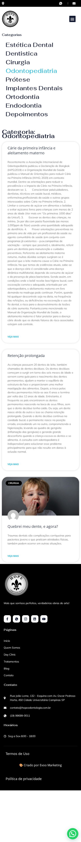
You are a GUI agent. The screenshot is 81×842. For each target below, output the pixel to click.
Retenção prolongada (26, 355)
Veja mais (13, 336)
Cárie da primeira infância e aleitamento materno (31, 150)
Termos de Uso (17, 753)
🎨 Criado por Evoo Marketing (40, 765)
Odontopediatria (31, 71)
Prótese (18, 79)
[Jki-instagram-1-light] (25, 618)
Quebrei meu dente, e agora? (33, 526)
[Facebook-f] (7, 618)
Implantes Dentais (34, 88)
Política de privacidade (24, 778)
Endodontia (24, 105)
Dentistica (21, 53)
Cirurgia (18, 62)
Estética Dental (29, 45)
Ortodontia (22, 97)
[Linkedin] (34, 618)
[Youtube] (43, 618)
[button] (72, 19)
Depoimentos (27, 114)
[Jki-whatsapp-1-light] (16, 618)
